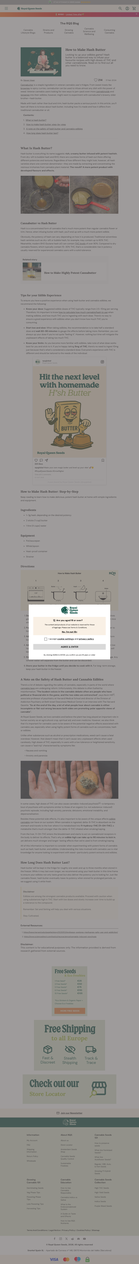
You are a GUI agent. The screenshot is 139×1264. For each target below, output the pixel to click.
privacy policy (86, 638)
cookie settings (65, 638)
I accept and (71, 638)
